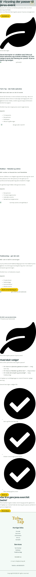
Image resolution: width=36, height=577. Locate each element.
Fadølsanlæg (18, 552)
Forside (18, 531)
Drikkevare (18, 535)
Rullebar (18, 550)
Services (18, 533)
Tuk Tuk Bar (18, 548)
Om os (18, 537)
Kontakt (18, 539)
